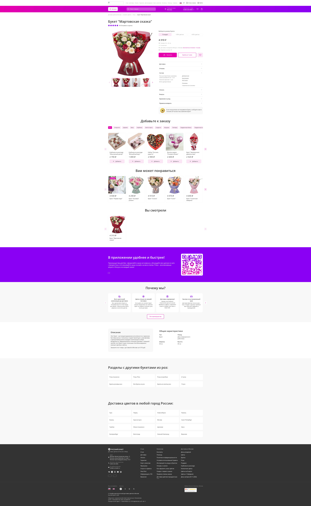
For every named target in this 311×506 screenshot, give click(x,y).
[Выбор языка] (181, 3)
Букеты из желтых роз (164, 384)
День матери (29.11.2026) (189, 477)
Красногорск (137, 420)
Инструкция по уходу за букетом (167, 463)
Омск (182, 427)
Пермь (135, 413)
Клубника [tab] (139, 127)
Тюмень (183, 413)
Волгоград (136, 434)
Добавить (118, 161)
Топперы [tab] (174, 127)
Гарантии (141, 3)
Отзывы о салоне (162, 466)
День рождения (186, 452)
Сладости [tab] (158, 127)
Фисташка (185, 80)
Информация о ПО (146, 474)
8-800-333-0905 (114, 464)
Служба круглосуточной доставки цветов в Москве (124, 493)
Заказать (169, 55)
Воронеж (184, 434)
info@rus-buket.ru (115, 468)
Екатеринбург (113, 434)
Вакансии (144, 477)
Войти (201, 3)
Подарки (184, 463)
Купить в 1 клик (187, 55)
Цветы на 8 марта (186, 471)
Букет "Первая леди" (116, 188)
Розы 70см (136, 377)
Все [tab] (110, 127)
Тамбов (111, 427)
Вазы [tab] (132, 127)
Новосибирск (161, 413)
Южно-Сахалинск (138, 427)
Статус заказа (192, 3)
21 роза (183, 377)
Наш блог (144, 471)
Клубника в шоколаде (188, 466)
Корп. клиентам (157, 3)
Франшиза (144, 466)
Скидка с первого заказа (164, 471)
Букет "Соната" (152, 197)
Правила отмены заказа (164, 474)
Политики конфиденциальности (167, 457)
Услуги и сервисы (146, 468)
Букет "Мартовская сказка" (115, 237)
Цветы (183, 455)
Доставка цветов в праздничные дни (167, 478)
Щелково (160, 427)
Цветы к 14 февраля (187, 474)
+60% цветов (195, 34)
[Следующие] (152, 82)
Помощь (170, 3)
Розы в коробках (162, 377)
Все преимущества (155, 316)
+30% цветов (180, 34)
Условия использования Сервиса (167, 460)
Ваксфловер (185, 78)
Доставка (131, 3)
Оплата (136, 3)
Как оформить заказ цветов (165, 468)
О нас (127, 3)
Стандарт (165, 34)
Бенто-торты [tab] (149, 127)
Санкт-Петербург (186, 420)
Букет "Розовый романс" (134, 197)
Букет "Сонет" (171, 197)
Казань (111, 420)
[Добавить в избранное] (200, 55)
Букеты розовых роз (115, 384)
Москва (159, 420)
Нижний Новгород (163, 434)
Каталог (114, 9)
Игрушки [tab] (166, 127)
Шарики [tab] (125, 127)
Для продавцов (148, 3)
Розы (182, 460)
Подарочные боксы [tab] (186, 127)
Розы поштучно (114, 377)
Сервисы (175, 3)
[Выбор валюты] (184, 3)
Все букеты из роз (139, 384)
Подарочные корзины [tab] (201, 127)
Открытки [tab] (117, 127)
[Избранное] (197, 9)
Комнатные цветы (186, 468)
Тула (110, 413)
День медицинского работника (184, 338)
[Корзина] (202, 9)
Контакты (164, 3)
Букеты (183, 457)
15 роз (183, 384)
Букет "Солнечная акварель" (192, 197)
